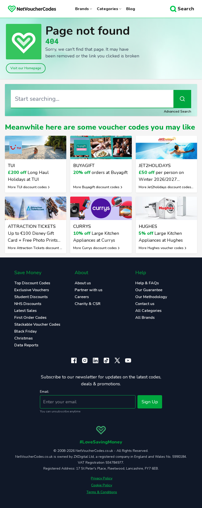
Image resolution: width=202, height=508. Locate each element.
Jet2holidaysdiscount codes (169, 187)
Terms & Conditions (101, 492)
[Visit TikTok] (106, 360)
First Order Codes (30, 317)
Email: (44, 391)
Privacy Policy (101, 478)
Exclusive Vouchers (31, 290)
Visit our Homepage (25, 68)
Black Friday (25, 331)
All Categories (148, 310)
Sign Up (150, 402)
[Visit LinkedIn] (95, 360)
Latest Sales (25, 310)
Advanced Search (177, 111)
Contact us (144, 303)
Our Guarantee (148, 290)
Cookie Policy (101, 485)
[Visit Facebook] (73, 360)
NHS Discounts (27, 303)
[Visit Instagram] (84, 360)
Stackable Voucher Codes (37, 324)
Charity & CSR (88, 303)
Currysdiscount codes (99, 248)
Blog (130, 9)
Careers (82, 297)
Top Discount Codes (32, 283)
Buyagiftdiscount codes (100, 187)
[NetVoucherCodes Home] (28, 9)
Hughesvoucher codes (166, 248)
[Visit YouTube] (128, 360)
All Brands (145, 317)
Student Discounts (31, 297)
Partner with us (88, 290)
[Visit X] (117, 360)
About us (83, 283)
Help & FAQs (147, 283)
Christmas (23, 338)
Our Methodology (151, 297)
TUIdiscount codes (32, 187)
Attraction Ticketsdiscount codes (43, 248)
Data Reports (26, 345)
